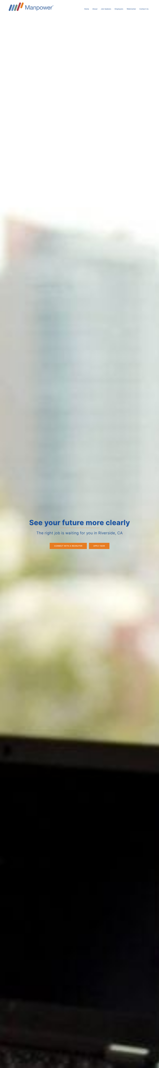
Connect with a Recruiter (68, 546)
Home (86, 9)
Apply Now (99, 546)
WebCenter (131, 9)
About (94, 9)
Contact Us (144, 9)
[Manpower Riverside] (31, 6)
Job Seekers (106, 9)
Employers (119, 9)
